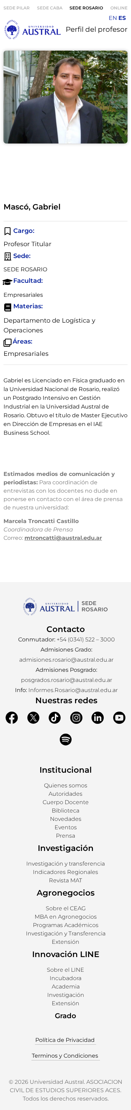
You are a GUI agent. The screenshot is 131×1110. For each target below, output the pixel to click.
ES (122, 18)
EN (113, 18)
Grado (65, 1016)
